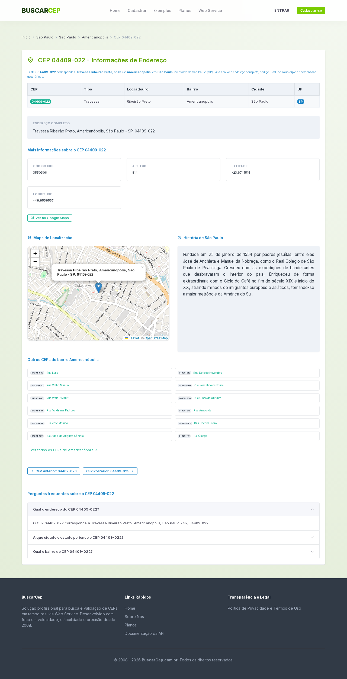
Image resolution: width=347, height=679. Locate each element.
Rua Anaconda (195, 410)
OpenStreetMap (156, 338)
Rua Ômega (193, 435)
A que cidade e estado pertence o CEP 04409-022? (78, 537)
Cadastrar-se (311, 10)
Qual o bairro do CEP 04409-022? (63, 551)
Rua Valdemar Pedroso (53, 410)
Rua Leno (44, 372)
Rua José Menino (49, 423)
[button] (98, 287)
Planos (184, 10)
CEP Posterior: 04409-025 (107, 471)
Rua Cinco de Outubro (200, 398)
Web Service (210, 10)
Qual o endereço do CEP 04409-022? (66, 509)
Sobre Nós (134, 616)
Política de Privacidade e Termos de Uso (264, 608)
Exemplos (162, 10)
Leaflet (133, 338)
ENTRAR (281, 10)
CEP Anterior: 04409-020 (56, 471)
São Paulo (44, 37)
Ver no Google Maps (52, 218)
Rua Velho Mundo (50, 385)
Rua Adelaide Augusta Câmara (57, 435)
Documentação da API (144, 633)
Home (115, 10)
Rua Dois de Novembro (200, 372)
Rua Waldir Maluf (50, 398)
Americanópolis (95, 37)
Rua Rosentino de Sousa (201, 385)
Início (26, 37)
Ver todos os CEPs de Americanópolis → (64, 450)
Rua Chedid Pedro (198, 423)
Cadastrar (137, 10)
